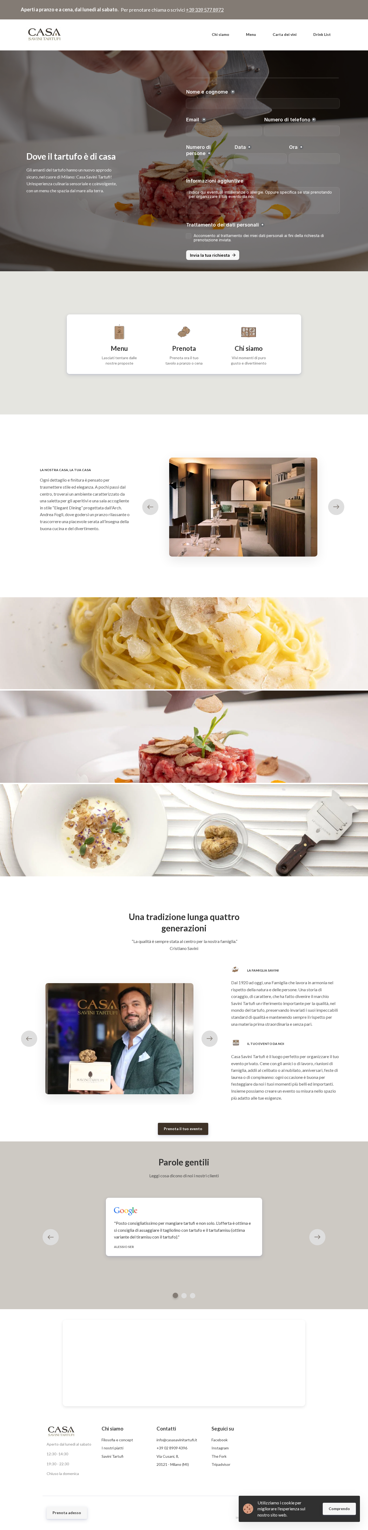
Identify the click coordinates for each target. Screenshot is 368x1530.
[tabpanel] (184, 1226)
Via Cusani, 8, (168, 1456)
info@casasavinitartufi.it (177, 1440)
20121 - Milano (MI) (173, 1464)
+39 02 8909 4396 (172, 1448)
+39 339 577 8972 (205, 10)
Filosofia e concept (117, 1440)
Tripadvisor (220, 1464)
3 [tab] (192, 1295)
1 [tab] (175, 1295)
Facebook (219, 1440)
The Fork (219, 1456)
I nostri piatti (112, 1448)
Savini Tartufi (112, 1456)
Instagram (220, 1448)
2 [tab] (184, 1295)
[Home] (45, 34)
